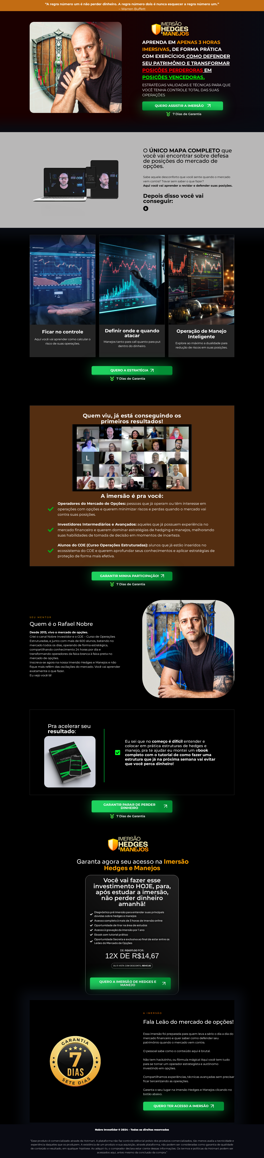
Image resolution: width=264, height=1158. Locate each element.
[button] (132, 966)
